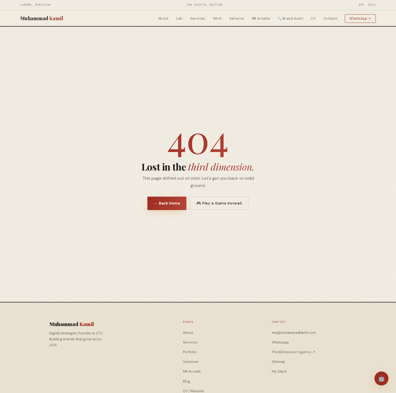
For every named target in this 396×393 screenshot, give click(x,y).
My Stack (279, 371)
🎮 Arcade (261, 18)
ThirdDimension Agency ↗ (293, 352)
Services (197, 18)
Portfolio (190, 352)
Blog (186, 381)
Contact (330, 18)
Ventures (236, 18)
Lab (179, 18)
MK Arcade (192, 371)
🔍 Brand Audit (290, 18)
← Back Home (167, 203)
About (163, 18)
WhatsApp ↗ (360, 18)
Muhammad (41, 18)
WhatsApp (280, 342)
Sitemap (278, 361)
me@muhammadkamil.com (294, 332)
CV (313, 18)
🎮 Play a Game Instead (219, 203)
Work (217, 18)
